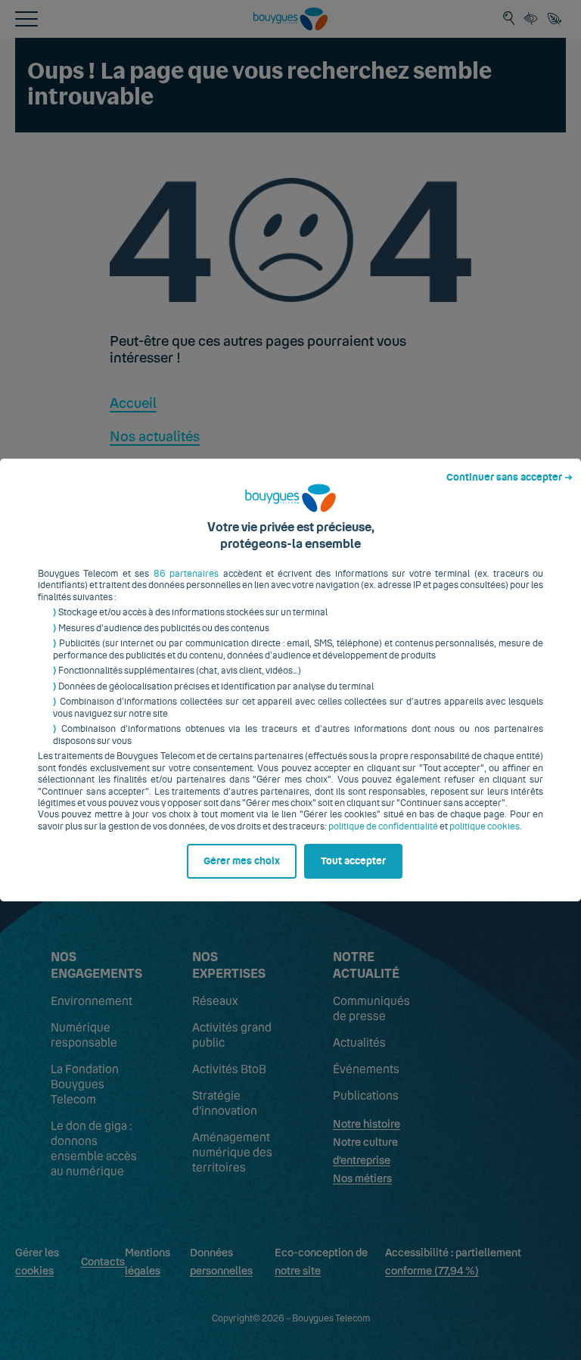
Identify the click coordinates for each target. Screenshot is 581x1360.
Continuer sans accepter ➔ (509, 477)
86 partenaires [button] (186, 573)
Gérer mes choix (242, 861)
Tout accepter (353, 861)
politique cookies (484, 826)
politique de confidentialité (383, 826)
